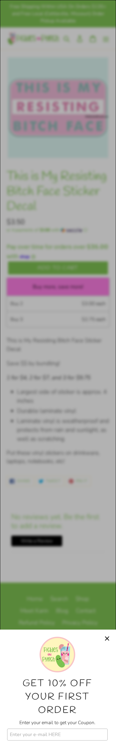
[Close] (107, 638)
